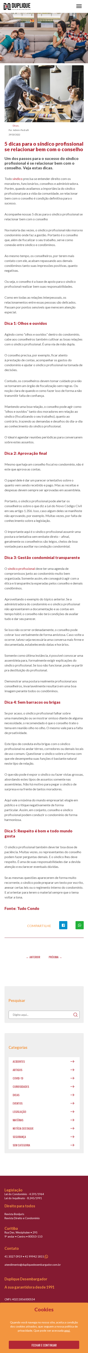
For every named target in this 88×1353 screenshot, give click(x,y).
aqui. (67, 1330)
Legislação (19, 1111)
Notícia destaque (23, 1128)
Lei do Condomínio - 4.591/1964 (24, 1194)
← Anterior (33, 957)
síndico (17, 179)
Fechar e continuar (44, 1345)
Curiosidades (21, 1086)
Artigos (17, 1070)
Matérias (18, 1120)
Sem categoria (21, 1145)
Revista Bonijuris (14, 1214)
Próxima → (55, 957)
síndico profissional (21, 568)
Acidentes (19, 1061)
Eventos (18, 1103)
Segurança (19, 1137)
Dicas (16, 125)
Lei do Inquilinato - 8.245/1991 (23, 1198)
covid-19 (18, 1078)
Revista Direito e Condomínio (22, 1218)
